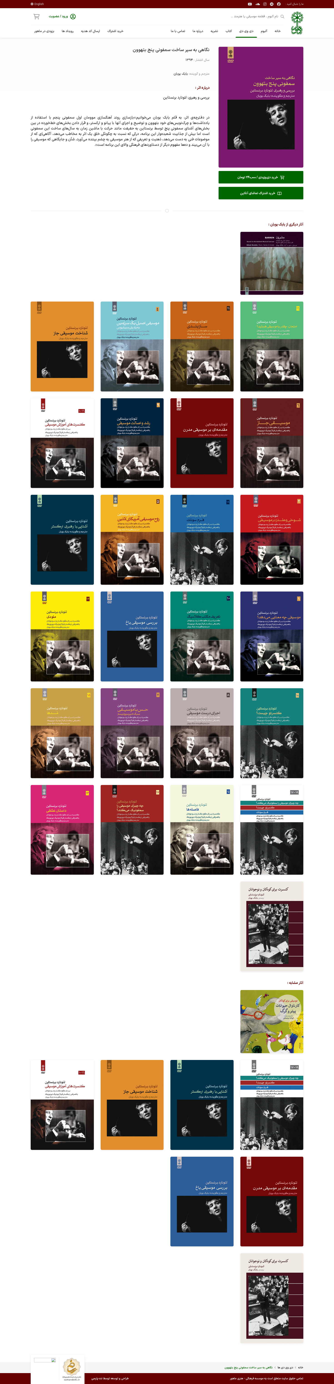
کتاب (229, 31)
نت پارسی (96, 1379)
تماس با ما (178, 31)
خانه (278, 31)
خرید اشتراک (115, 31)
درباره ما (198, 31)
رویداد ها (68, 31)
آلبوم (264, 31)
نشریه (214, 31)
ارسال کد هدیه (90, 31)
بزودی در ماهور (44, 31)
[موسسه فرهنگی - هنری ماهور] (297, 23)
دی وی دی (246, 31)
